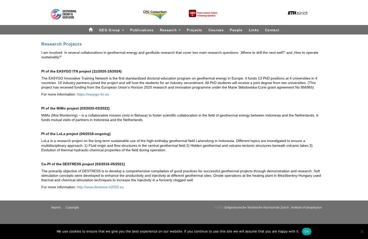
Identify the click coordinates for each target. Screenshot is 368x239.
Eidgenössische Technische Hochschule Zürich (257, 207)
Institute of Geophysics (306, 207)
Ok (306, 231)
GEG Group (110, 30)
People (236, 30)
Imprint (56, 207)
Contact (272, 30)
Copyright (72, 207)
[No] (361, 231)
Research (169, 30)
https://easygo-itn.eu (93, 94)
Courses (216, 30)
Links (254, 30)
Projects (194, 30)
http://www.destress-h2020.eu (100, 187)
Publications (142, 30)
